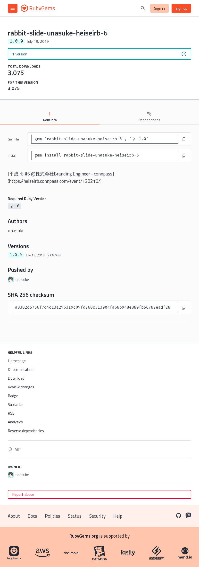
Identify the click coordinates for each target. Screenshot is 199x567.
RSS (11, 413)
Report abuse (23, 494)
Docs (32, 515)
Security (97, 515)
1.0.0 (16, 255)
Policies (52, 515)
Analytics (15, 422)
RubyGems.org (83, 535)
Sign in (159, 8)
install (12, 155)
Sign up (181, 8)
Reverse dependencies (26, 431)
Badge (13, 396)
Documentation (20, 369)
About (14, 515)
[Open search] (143, 8)
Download (16, 378)
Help (117, 515)
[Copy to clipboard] (183, 139)
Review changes (21, 387)
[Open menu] (12, 8)
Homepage (17, 361)
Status (75, 515)
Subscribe (15, 404)
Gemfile (13, 139)
